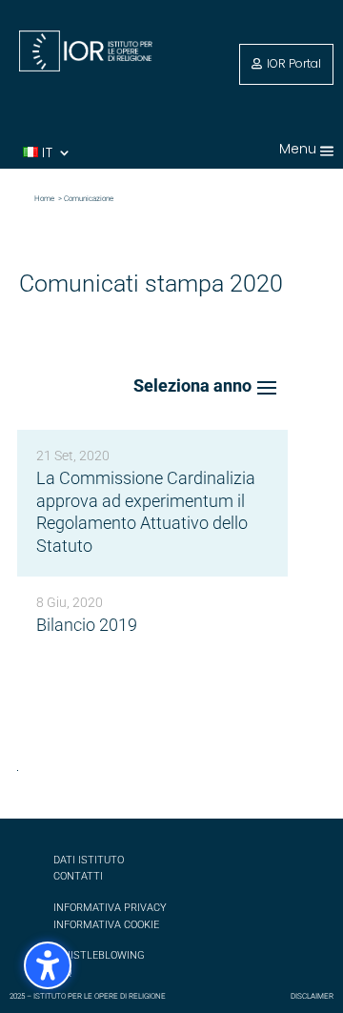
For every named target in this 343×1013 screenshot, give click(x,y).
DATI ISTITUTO (88, 860)
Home (45, 198)
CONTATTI (78, 876)
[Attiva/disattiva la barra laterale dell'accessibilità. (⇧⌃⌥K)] (47, 965)
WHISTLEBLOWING (99, 955)
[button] (326, 149)
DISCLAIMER (312, 996)
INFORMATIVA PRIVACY (110, 908)
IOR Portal (294, 63)
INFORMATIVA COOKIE (106, 925)
